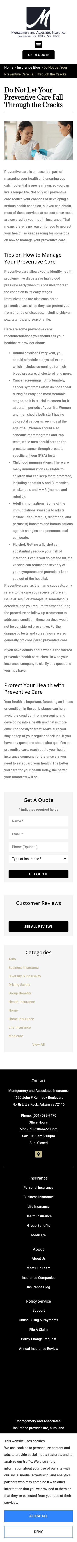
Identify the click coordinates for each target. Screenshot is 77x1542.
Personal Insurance (38, 1188)
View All (38, 1045)
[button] (38, 44)
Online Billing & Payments (38, 1320)
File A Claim (38, 1330)
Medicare (38, 1235)
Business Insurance (39, 1197)
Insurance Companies (38, 1278)
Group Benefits (38, 1226)
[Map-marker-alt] (38, 1154)
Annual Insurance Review (38, 1349)
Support (39, 1310)
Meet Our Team (38, 1268)
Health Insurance (38, 1216)
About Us (39, 1258)
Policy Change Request (38, 1339)
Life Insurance (38, 1207)
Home (8, 67)
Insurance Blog (28, 67)
